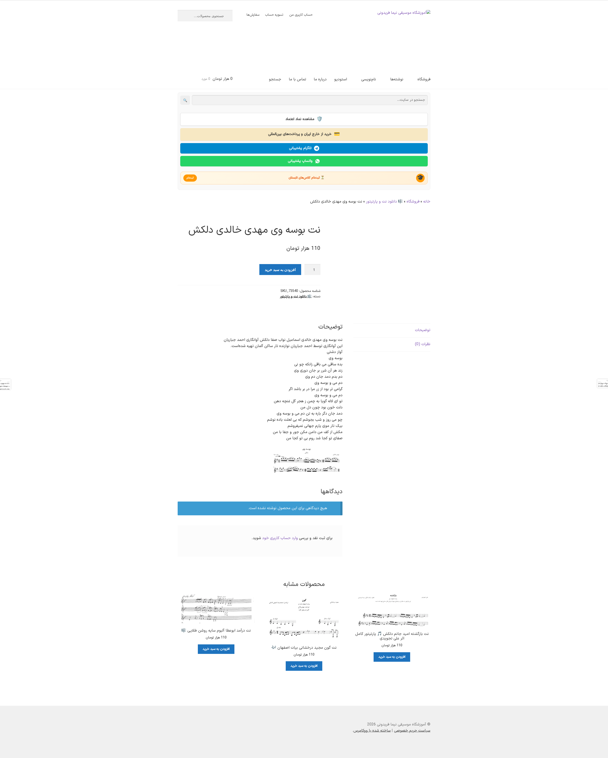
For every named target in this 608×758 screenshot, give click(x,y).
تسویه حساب (274, 14)
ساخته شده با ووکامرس (372, 731)
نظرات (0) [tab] (422, 344)
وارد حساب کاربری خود (280, 538)
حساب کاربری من (301, 14)
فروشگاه (424, 79)
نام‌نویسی (368, 79)
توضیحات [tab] (422, 330)
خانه (426, 201)
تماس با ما (297, 79)
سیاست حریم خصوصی (412, 731)
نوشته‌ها (396, 79)
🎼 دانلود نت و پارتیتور (384, 201)
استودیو (340, 79)
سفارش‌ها (253, 14)
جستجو (275, 79)
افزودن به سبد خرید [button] (391, 656)
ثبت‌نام (190, 178)
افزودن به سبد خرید (280, 269)
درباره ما (320, 79)
